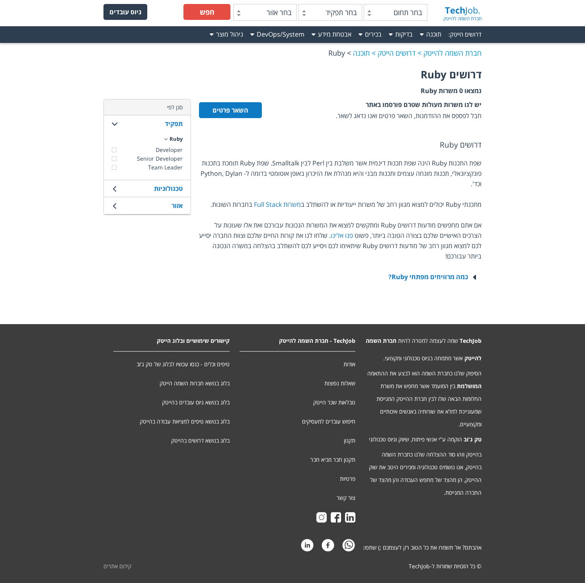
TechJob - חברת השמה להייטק (317, 340)
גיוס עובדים (125, 12)
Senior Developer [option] (160, 158)
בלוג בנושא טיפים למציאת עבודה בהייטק (185, 421)
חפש (207, 12)
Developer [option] (169, 150)
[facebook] (328, 547)
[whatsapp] (348, 547)
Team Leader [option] (165, 167)
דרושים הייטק (466, 34)
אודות (349, 364)
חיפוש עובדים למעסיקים (328, 421)
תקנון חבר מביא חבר (332, 459)
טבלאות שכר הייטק (334, 402)
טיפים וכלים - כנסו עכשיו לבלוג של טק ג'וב (183, 364)
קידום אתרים (117, 566)
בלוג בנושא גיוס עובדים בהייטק (196, 402)
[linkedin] (307, 547)
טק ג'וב (473, 439)
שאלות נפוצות (339, 383)
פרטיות (347, 478)
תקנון (349, 440)
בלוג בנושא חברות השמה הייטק (195, 383)
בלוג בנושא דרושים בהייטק (200, 440)
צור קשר (346, 497)
